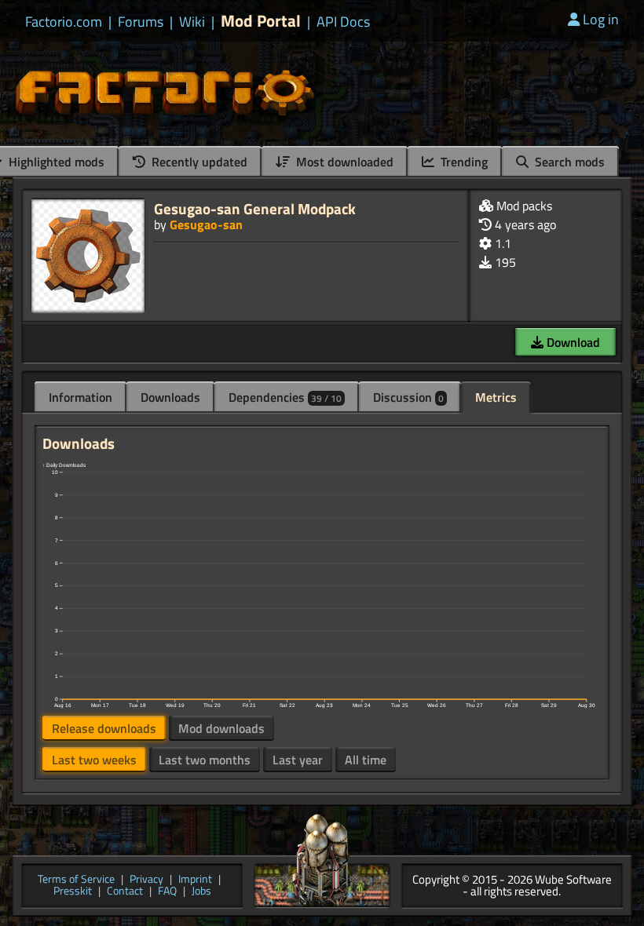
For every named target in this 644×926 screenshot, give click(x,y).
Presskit (72, 892)
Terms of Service (76, 880)
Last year (298, 759)
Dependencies (285, 397)
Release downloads (104, 728)
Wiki (192, 22)
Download (571, 342)
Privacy (146, 880)
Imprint (195, 880)
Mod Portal (261, 21)
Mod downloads (221, 728)
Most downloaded (343, 161)
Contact (125, 892)
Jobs (201, 892)
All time (365, 759)
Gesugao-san (206, 224)
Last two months (205, 759)
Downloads (170, 397)
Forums (140, 22)
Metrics (496, 397)
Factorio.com (63, 22)
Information (80, 397)
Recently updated (197, 161)
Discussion (408, 397)
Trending (462, 161)
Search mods (568, 161)
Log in (601, 19)
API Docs (343, 22)
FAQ (167, 892)
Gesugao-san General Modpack (255, 208)
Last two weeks (94, 759)
